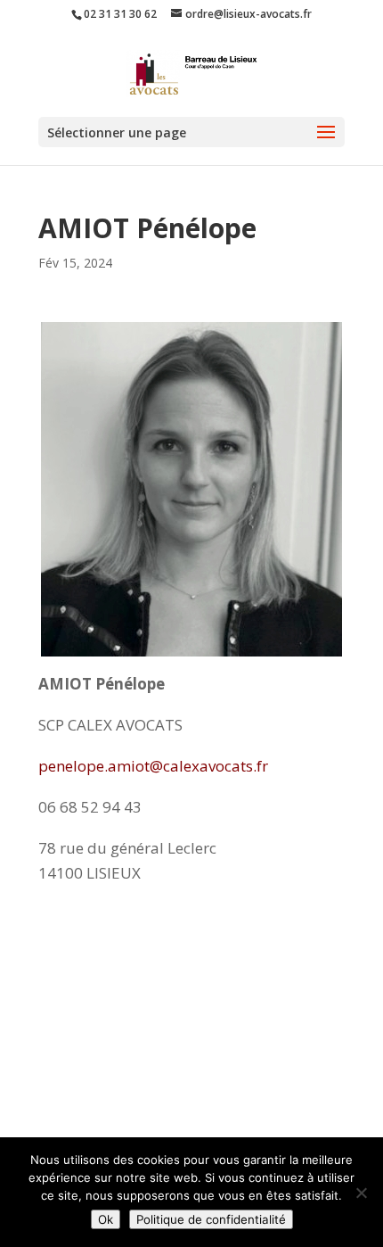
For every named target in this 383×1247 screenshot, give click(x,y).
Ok (105, 1219)
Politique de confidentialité (211, 1219)
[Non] (361, 1193)
